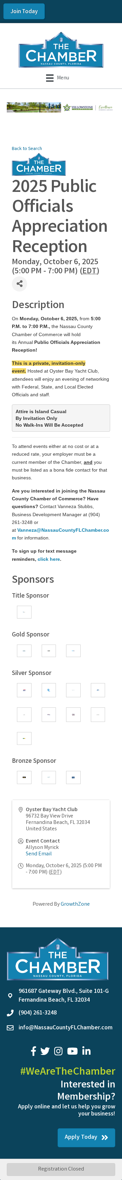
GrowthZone (75, 904)
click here (49, 559)
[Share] (19, 284)
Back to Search (27, 149)
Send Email (39, 854)
